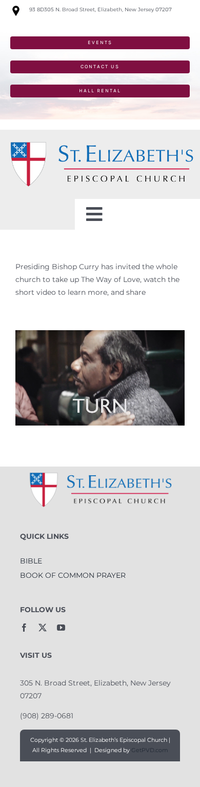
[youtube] (61, 627)
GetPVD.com (149, 750)
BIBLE (31, 561)
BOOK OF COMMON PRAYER (73, 575)
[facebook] (24, 627)
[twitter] (42, 627)
